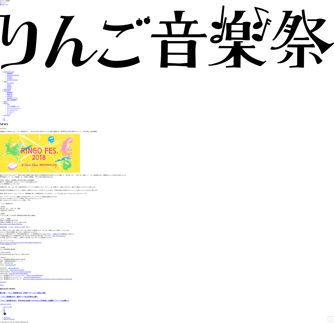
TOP (8, 104)
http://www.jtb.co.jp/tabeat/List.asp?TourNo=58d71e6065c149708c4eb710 (20, 242)
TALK (9, 84)
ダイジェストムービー (14, 108)
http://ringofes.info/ (13, 268)
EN (4, 120)
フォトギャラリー (12, 110)
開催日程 (10, 94)
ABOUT (5, 103)
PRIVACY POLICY (9, 319)
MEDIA (9, 86)
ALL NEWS (10, 83)
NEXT (2, 285)
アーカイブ (10, 112)
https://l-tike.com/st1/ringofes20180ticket (11, 224)
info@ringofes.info (10, 265)
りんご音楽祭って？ (13, 106)
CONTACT (6, 115)
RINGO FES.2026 (8, 72)
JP (4, 118)
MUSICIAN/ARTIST (13, 75)
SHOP (5, 101)
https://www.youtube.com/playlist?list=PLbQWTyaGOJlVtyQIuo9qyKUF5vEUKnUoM (47, 279)
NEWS (5, 81)
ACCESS (9, 78)
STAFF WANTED (12, 80)
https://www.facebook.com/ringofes (21, 271)
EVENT (9, 88)
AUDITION (6, 91)
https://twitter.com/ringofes (17, 270)
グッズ (9, 113)
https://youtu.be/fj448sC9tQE (35, 275)
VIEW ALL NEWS (5, 304)
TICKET (9, 77)
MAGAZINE (7, 89)
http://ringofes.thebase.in (59, 236)
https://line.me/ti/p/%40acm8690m (18, 273)
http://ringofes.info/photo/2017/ (32, 277)
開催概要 (10, 73)
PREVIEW (3, 282)
